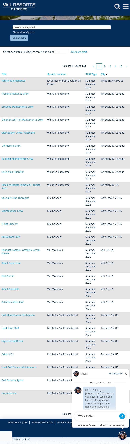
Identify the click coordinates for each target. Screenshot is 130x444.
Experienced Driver (12, 341)
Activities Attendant (13, 302)
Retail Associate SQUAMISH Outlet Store (20, 186)
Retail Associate (10, 289)
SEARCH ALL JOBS (17, 422)
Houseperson (9, 393)
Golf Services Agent (12, 380)
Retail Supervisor (11, 263)
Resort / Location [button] (56, 74)
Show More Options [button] (24, 32)
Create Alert (80, 51)
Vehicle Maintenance (13, 80)
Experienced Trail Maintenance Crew (22, 119)
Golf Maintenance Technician (18, 315)
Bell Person (8, 276)
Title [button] (4, 74)
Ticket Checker (10, 223)
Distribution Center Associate (18, 132)
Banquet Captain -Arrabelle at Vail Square (20, 251)
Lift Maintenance (11, 145)
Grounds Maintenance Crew (17, 106)
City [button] (103, 74)
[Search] (117, 6)
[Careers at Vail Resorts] (18, 6)
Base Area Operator (13, 171)
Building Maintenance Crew (17, 158)
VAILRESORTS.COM (42, 422)
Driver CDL (8, 354)
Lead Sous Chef (10, 328)
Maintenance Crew (12, 210)
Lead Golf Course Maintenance (19, 367)
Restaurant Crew (11, 236)
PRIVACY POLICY (66, 422)
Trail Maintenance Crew (15, 93)
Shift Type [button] (91, 74)
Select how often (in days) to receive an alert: (28, 51)
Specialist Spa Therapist (15, 197)
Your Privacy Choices (18, 439)
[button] (126, 6)
